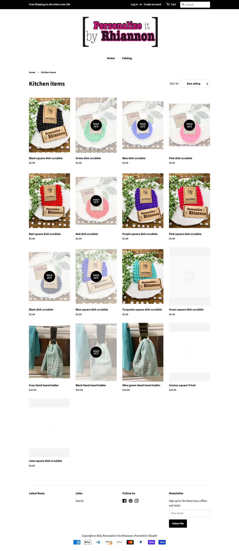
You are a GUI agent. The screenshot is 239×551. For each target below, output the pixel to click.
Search (79, 500)
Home (111, 58)
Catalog (127, 58)
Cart (173, 4)
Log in (134, 4)
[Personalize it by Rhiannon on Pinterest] (130, 501)
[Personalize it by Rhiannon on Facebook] (124, 501)
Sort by (174, 83)
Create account (152, 4)
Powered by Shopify (145, 535)
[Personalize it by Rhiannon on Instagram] (136, 501)
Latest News (37, 493)
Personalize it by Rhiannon (118, 535)
